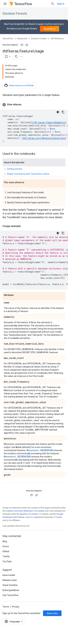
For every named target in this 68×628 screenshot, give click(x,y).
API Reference (57, 38)
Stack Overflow (10, 585)
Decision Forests (15, 14)
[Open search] (53, 4)
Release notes (10, 580)
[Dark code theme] (57, 112)
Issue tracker (9, 575)
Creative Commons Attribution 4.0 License (25, 511)
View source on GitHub (21, 85)
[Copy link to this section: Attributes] (17, 295)
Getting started (14, 169)
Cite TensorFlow (11, 595)
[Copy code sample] (62, 112)
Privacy (15, 606)
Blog (5, 541)
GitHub (6, 551)
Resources (22, 38)
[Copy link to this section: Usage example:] (24, 226)
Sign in (60, 4)
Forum (6, 546)
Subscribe (52, 613)
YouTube (7, 561)
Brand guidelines (11, 590)
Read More (49, 28)
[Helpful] (22, 45)
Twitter (6, 556)
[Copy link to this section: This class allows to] (27, 182)
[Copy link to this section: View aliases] (25, 104)
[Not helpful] (26, 45)
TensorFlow (8, 38)
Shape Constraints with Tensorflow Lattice (28, 174)
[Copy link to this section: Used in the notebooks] (38, 154)
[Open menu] (5, 4)
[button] (34, 104)
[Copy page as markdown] (16, 56)
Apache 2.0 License (29, 514)
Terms (6, 606)
